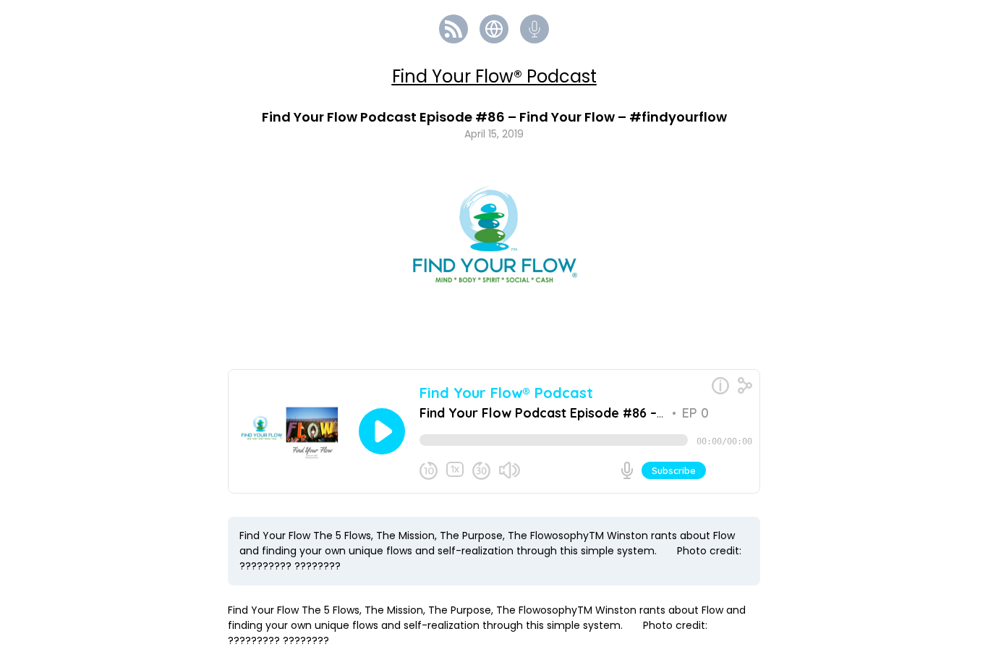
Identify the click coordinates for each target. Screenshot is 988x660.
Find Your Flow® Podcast (494, 76)
